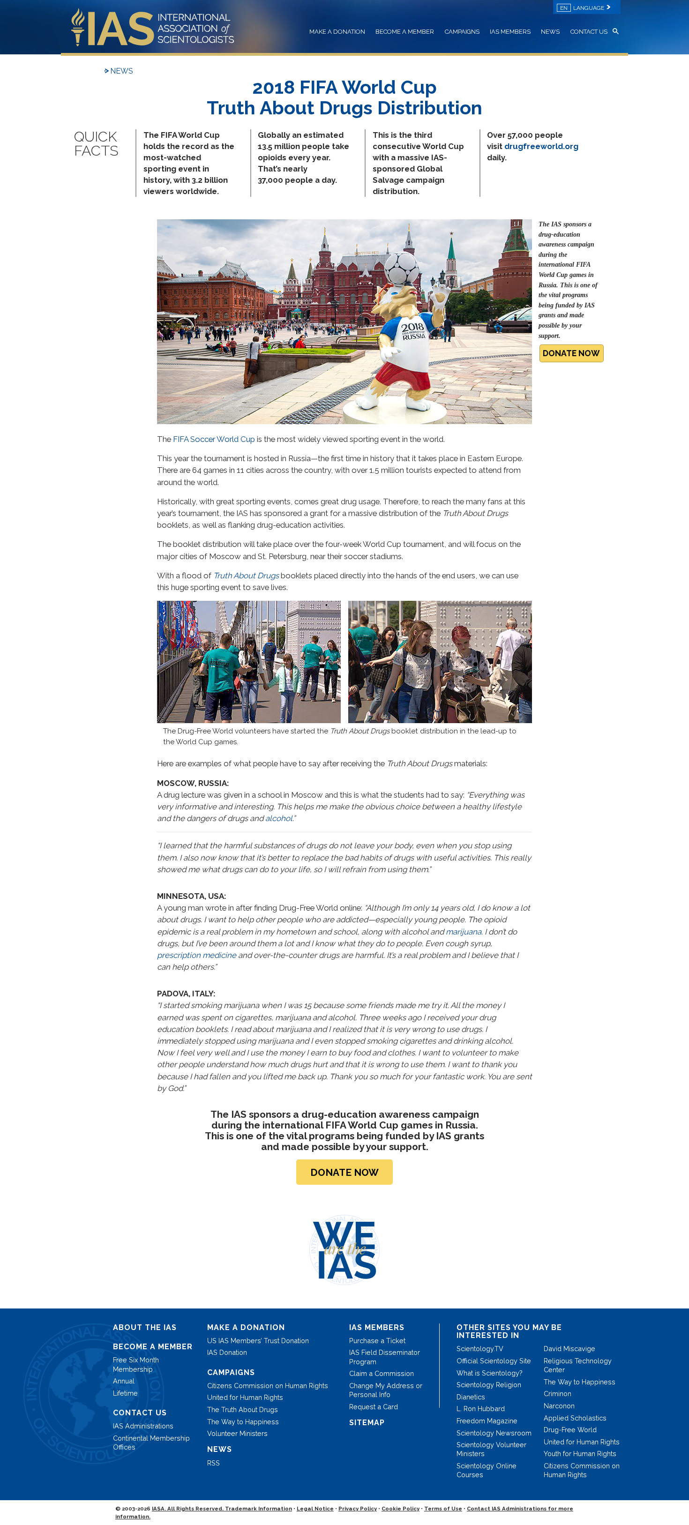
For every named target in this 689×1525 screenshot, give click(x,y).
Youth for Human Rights (580, 1454)
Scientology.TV (480, 1349)
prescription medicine (196, 955)
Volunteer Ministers (237, 1433)
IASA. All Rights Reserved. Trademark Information (222, 1508)
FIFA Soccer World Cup (214, 439)
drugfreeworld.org (541, 146)
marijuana (463, 931)
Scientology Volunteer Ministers (491, 1449)
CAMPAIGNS (462, 31)
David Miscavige (569, 1349)
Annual (124, 1381)
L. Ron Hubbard (481, 1409)
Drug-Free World (570, 1430)
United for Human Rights (245, 1397)
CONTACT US (588, 31)
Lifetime (125, 1393)
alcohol (278, 818)
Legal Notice (315, 1508)
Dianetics (471, 1397)
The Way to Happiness (243, 1422)
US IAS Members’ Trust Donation (258, 1341)
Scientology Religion (489, 1385)
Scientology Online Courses (487, 1470)
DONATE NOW (571, 353)
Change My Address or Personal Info (385, 1390)
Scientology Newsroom (494, 1433)
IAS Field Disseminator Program (384, 1356)
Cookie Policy (400, 1508)
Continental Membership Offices (151, 1442)
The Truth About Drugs (242, 1409)
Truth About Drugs (246, 575)
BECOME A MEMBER (404, 31)
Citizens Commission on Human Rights (267, 1386)
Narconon (559, 1406)
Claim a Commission (381, 1373)
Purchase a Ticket (377, 1341)
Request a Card (373, 1407)
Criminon (557, 1394)
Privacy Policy (357, 1508)
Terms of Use (443, 1508)
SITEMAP (367, 1422)
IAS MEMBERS (510, 31)
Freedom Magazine (487, 1421)
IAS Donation (227, 1352)
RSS (213, 1463)
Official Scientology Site (494, 1361)
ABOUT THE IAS (145, 1327)
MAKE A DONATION (337, 31)
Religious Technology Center (578, 1365)
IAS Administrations (143, 1426)
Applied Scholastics (575, 1418)
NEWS (550, 31)
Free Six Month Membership (136, 1364)
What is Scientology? (490, 1373)
